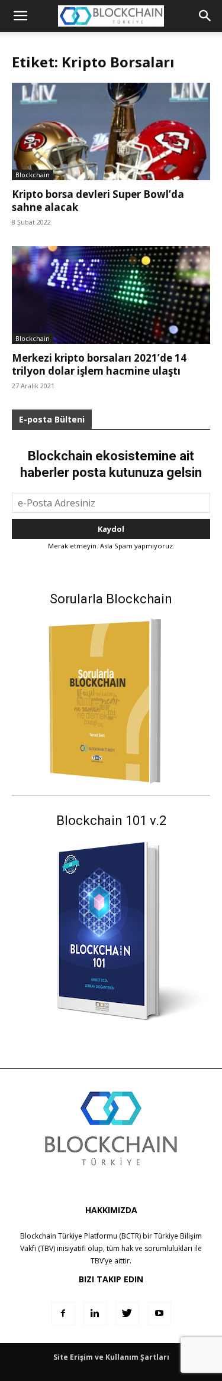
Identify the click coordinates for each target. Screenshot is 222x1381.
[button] (205, 16)
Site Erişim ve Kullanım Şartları (111, 1357)
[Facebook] (63, 1313)
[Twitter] (127, 1313)
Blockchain (32, 174)
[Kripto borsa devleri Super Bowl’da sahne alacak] (111, 131)
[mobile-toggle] (20, 16)
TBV (97, 1261)
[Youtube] (159, 1313)
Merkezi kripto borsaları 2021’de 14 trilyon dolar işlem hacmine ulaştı (99, 364)
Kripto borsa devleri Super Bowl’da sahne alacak (98, 200)
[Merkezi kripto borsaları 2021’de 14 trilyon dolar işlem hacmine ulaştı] (111, 294)
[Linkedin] (95, 1313)
